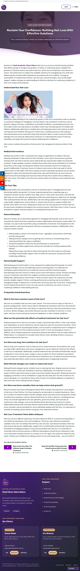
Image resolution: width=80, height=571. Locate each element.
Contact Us (47, 511)
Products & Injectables (51, 502)
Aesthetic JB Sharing (22, 39)
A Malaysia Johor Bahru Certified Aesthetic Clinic (16, 1)
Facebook (6, 511)
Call (7, 552)
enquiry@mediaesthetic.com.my (14, 548)
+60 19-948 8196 (48, 545)
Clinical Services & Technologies (54, 498)
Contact (75, 565)
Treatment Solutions (50, 493)
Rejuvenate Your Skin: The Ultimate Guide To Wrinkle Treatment (22, 448)
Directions (24, 552)
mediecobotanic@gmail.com (51, 548)
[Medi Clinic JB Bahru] (4, 7)
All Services (47, 489)
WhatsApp (14, 552)
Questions (68, 565)
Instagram (16, 511)
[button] (73, 568)
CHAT (66, 7)
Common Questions (50, 507)
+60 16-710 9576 (9, 545)
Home (12, 39)
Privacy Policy (60, 565)
